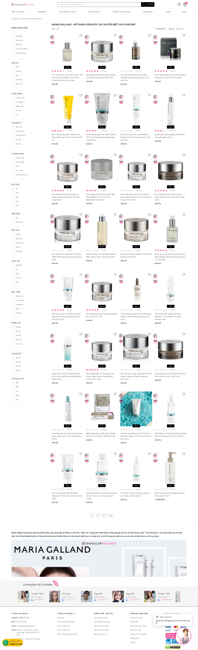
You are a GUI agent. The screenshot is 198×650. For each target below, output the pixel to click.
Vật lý (18, 309)
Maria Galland (36, 19)
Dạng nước (19, 243)
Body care (19, 40)
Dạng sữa (19, 238)
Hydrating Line (21, 53)
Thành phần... (20, 162)
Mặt (17, 383)
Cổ (17, 391)
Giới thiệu (60, 618)
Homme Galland (21, 49)
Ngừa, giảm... (20, 106)
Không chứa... (20, 158)
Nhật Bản (19, 265)
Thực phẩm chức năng (67, 12)
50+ (17, 206)
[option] (28, 36)
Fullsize (18, 327)
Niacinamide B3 (21, 175)
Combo (18, 335)
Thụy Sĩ (18, 278)
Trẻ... (17, 115)
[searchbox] (105, 4)
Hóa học (19, 313)
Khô (17, 75)
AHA (17, 166)
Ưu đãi (168, 12)
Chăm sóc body (93, 12)
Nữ (17, 218)
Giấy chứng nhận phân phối (67, 634)
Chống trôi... (20, 304)
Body (17, 395)
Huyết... (18, 234)
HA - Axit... (19, 170)
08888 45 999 (20, 618)
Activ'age (19, 36)
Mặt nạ (18, 247)
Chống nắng (20, 98)
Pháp (17, 274)
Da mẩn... (19, 144)
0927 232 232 (19, 622)
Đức (17, 282)
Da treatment (20, 135)
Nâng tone (19, 296)
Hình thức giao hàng (101, 626)
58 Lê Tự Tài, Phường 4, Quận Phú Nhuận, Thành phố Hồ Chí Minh (25, 632)
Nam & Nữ (19, 222)
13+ (17, 189)
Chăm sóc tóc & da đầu (121, 12)
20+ (17, 193)
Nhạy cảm (19, 84)
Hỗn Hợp (19, 80)
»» (111, 515)
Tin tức (184, 12)
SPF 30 (18, 362)
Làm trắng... (20, 102)
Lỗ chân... (19, 140)
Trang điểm (41, 12)
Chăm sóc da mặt (17, 12)
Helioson (19, 44)
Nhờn (18, 67)
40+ (17, 201)
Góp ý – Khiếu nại (63, 626)
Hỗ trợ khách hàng (100, 618)
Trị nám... (19, 110)
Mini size (19, 340)
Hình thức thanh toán (101, 630)
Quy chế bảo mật (63, 630)
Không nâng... (20, 300)
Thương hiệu (147, 12)
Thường (18, 71)
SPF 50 (18, 370)
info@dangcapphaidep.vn (23, 626)
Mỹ (17, 269)
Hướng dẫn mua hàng (102, 622)
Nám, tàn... (19, 127)
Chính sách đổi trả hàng (65, 622)
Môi (17, 400)
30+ (17, 197)
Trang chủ (15, 19)
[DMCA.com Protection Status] (175, 647)
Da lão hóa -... (21, 131)
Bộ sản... (19, 331)
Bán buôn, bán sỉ (100, 634)
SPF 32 (18, 366)
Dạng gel (19, 251)
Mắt (17, 387)
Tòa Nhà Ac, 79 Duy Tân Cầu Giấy (26, 639)
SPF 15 (18, 358)
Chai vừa (19, 344)
